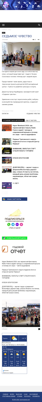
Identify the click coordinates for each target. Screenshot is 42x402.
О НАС (26, 394)
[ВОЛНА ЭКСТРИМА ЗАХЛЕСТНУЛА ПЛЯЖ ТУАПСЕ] (21, 313)
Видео (4, 326)
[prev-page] (3, 193)
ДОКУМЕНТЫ (36, 396)
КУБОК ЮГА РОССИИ (21, 158)
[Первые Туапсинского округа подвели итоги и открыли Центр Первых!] (7, 141)
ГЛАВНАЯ (5, 394)
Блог (9, 30)
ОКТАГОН (5, 114)
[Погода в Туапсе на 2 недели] (8, 372)
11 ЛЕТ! (16, 183)
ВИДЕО (12, 394)
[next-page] (6, 193)
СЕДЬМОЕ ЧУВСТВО (33, 114)
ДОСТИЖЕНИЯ (33, 394)
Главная (4, 30)
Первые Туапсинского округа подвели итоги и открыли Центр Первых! (26, 141)
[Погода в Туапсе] (6, 370)
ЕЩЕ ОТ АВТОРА (31, 120)
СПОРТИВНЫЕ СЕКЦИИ (8, 396)
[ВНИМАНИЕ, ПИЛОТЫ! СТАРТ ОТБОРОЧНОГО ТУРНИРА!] (7, 151)
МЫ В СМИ (19, 394)
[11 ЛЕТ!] (7, 185)
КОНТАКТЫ (27, 396)
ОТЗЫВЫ (19, 396)
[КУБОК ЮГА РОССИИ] (7, 160)
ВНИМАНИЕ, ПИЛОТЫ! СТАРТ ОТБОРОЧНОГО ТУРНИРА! (19, 277)
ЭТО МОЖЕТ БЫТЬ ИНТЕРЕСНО (13, 120)
